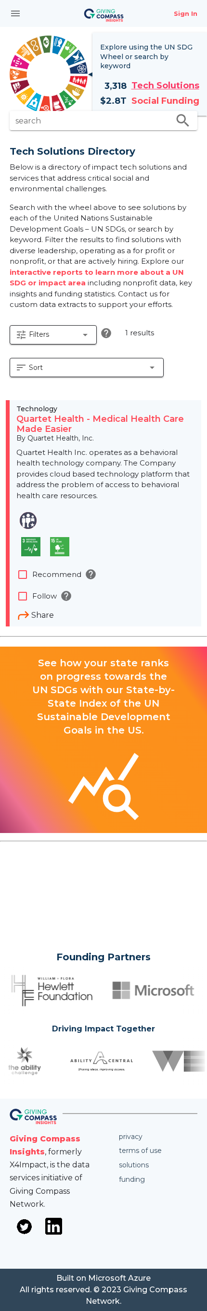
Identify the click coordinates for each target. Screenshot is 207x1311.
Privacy (130, 1136)
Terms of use (140, 1150)
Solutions (134, 1165)
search (183, 120)
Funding (132, 1179)
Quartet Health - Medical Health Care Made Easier (100, 424)
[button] (53, 334)
